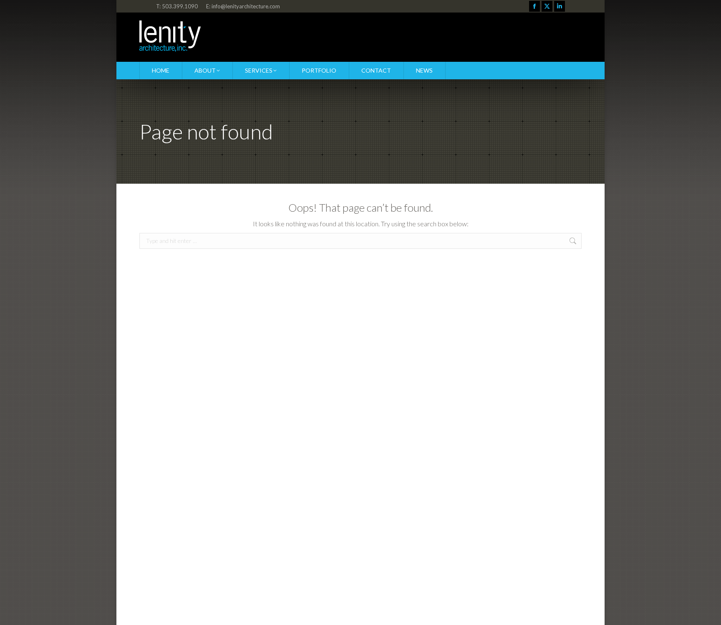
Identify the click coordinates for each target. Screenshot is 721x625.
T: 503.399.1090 (177, 6)
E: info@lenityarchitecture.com (243, 6)
